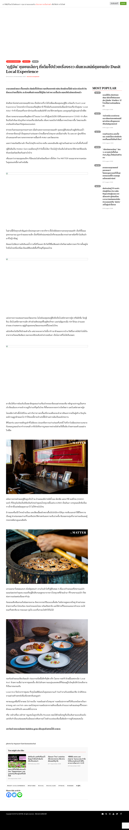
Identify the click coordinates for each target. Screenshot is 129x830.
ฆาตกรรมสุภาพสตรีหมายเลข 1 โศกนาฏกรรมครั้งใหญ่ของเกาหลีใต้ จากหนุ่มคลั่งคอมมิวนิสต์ (111, 173)
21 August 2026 (108, 161)
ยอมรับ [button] (123, 3)
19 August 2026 (108, 208)
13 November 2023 (74, 766)
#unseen (70, 785)
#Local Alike (51, 785)
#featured (31, 785)
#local (41, 785)
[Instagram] (110, 814)
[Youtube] (113, 814)
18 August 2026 (108, 109)
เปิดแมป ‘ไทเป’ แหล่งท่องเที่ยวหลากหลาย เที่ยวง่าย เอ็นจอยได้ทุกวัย (56, 758)
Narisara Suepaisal (33, 76)
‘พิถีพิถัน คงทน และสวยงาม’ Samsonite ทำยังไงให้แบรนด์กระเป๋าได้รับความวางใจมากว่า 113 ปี (77, 759)
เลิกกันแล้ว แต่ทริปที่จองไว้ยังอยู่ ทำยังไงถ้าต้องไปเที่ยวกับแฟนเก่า (36, 758)
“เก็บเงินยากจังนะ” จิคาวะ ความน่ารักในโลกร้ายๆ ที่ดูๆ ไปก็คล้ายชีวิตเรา (112, 153)
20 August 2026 (108, 143)
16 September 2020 (15, 778)
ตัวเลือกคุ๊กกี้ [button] (114, 3)
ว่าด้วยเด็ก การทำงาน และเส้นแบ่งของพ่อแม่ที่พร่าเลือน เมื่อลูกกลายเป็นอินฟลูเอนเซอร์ (112, 119)
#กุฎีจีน (78, 785)
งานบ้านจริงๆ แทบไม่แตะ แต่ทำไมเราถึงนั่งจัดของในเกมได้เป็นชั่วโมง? (112, 136)
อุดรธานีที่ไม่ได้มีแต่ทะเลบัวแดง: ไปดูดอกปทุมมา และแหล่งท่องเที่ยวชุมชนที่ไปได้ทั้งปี (17, 772)
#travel (61, 785)
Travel (26, 61)
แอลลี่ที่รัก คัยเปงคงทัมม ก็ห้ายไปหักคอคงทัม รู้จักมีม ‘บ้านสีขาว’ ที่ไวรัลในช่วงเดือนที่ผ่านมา (112, 100)
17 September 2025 (55, 764)
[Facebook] (8, 794)
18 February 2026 (34, 764)
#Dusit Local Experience (16, 785)
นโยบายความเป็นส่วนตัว (41, 814)
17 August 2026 (108, 182)
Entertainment (13, 61)
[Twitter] (14, 794)
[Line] (19, 794)
